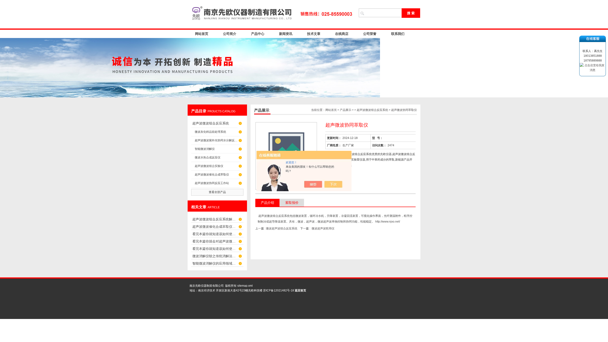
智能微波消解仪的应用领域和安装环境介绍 (215, 263)
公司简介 (229, 34)
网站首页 (201, 34)
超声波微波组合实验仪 (209, 166)
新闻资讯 (285, 34)
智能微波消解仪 (205, 149)
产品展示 (345, 110)
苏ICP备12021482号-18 (278, 290)
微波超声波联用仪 (323, 228)
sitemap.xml (245, 285)
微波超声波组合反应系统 (281, 228)
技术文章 (313, 34)
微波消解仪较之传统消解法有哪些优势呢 (215, 256)
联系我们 (397, 34)
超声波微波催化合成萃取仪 (212, 174)
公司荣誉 (369, 34)
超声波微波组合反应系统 (210, 123)
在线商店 (341, 34)
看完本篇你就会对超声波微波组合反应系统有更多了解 (215, 241)
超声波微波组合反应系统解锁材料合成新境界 (215, 219)
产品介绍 (267, 202)
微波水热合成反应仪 (207, 157)
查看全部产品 (217, 192)
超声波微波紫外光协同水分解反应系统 (217, 140)
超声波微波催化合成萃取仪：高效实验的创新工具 (215, 226)
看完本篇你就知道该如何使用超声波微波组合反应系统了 (215, 234)
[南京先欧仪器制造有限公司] (271, 14)
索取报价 (292, 202)
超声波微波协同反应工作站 (212, 183)
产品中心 (257, 34)
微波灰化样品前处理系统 (210, 131)
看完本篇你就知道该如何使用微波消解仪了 (215, 249)
